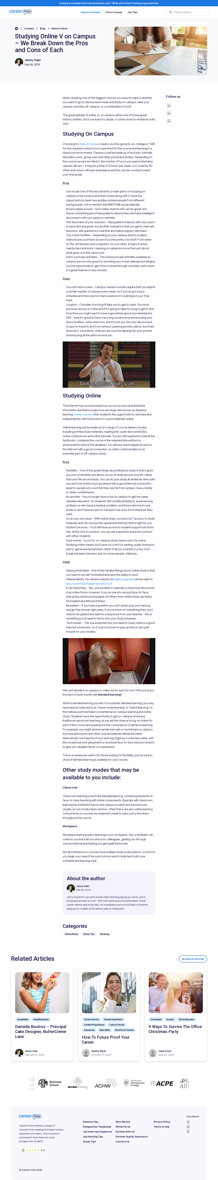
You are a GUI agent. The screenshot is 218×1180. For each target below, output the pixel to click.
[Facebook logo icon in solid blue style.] (188, 1121)
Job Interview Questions (97, 1131)
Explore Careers (90, 12)
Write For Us (123, 1126)
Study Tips (89, 1141)
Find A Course (114, 12)
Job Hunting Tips (93, 1136)
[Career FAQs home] (21, 12)
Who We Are (123, 1121)
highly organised (124, 579)
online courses (83, 414)
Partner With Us (125, 1131)
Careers (29, 28)
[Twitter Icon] (188, 1126)
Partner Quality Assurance (131, 1136)
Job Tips (132, 12)
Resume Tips (90, 1121)
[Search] (171, 12)
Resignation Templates (97, 1126)
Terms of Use (161, 1126)
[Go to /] (16, 28)
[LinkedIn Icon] (188, 1131)
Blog (42, 28)
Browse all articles (193, 958)
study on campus (89, 144)
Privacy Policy (162, 1121)
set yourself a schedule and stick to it (89, 583)
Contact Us (122, 1141)
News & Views (59, 28)
